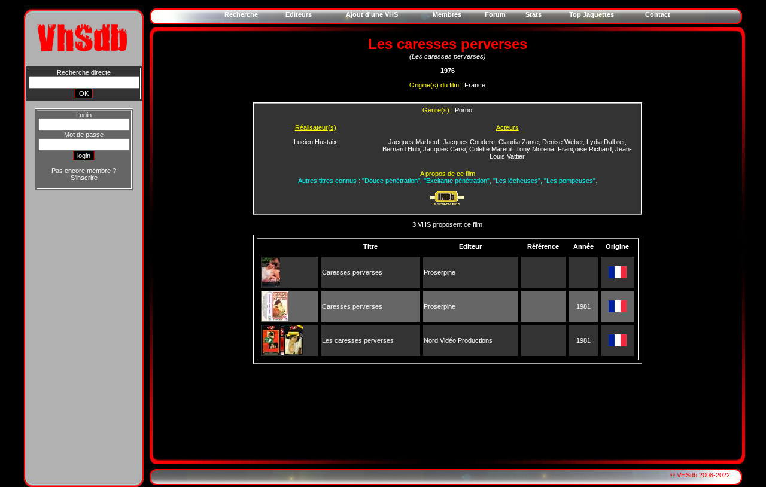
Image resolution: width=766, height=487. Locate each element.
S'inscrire (84, 177)
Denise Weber (562, 141)
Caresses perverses (352, 272)
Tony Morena (535, 149)
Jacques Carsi (444, 149)
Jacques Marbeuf (413, 141)
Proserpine (439, 272)
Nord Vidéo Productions (458, 340)
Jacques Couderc (469, 141)
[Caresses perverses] (271, 284)
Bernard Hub (401, 149)
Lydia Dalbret (605, 141)
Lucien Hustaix (315, 141)
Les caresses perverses (358, 340)
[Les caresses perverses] (282, 353)
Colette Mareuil (490, 149)
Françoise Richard (585, 149)
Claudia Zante (518, 141)
